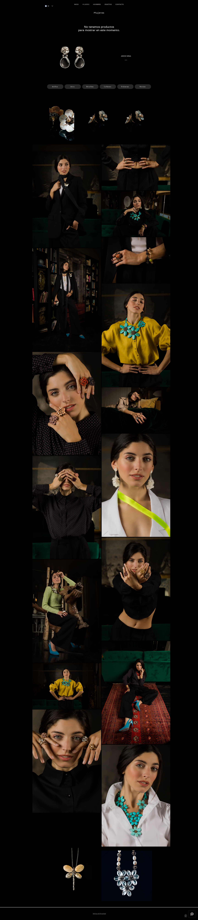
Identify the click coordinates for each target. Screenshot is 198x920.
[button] (185, 915)
